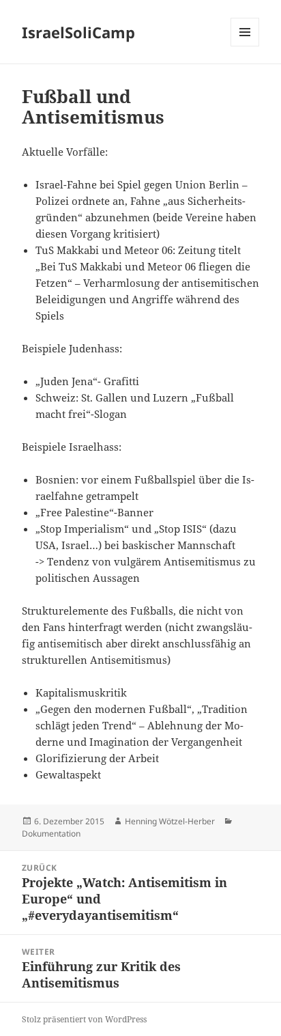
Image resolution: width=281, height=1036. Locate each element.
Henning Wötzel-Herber (170, 821)
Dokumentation (51, 833)
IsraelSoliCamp (78, 32)
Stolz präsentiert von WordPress (84, 1019)
